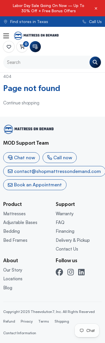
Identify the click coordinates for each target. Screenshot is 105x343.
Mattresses (14, 213)
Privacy (27, 321)
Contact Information (19, 332)
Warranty (65, 213)
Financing (65, 231)
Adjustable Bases (20, 222)
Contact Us (67, 249)
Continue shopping (21, 103)
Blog (7, 287)
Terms (43, 321)
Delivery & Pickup (73, 240)
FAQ (60, 222)
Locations (12, 278)
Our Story (12, 270)
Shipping (62, 321)
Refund (9, 321)
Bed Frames (15, 240)
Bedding (11, 231)
